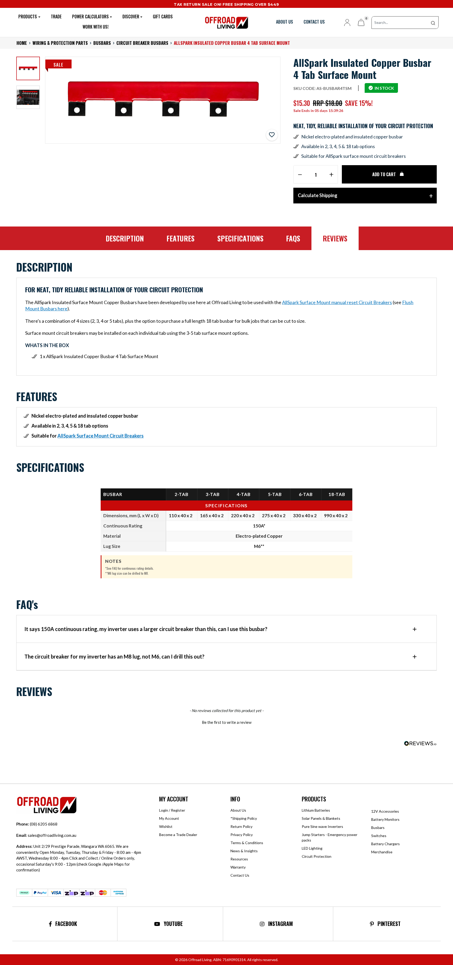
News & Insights (244, 851)
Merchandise (381, 852)
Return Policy (241, 826)
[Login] (345, 22)
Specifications (240, 238)
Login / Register (172, 810)
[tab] (124, 239)
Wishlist (165, 826)
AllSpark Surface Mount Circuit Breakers (100, 436)
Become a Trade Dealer (178, 834)
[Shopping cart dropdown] (361, 22)
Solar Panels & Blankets (321, 818)
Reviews (335, 238)
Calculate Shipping (317, 195)
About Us (238, 810)
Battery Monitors (385, 819)
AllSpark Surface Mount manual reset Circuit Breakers (337, 302)
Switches (378, 835)
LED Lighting (312, 848)
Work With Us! (96, 26)
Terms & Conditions (246, 842)
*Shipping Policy (243, 818)
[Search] (433, 23)
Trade (56, 16)
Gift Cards (163, 16)
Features (180, 238)
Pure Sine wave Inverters (322, 826)
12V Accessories (385, 811)
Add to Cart (384, 174)
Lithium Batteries (316, 810)
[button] (272, 135)
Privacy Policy (241, 834)
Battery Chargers (385, 844)
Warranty (238, 867)
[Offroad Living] (226, 22)
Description (125, 238)
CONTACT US (314, 21)
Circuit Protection (316, 856)
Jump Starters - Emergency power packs (329, 837)
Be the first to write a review (226, 722)
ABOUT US (284, 21)
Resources (239, 859)
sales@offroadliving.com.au (46, 835)
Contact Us (239, 875)
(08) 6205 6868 (36, 824)
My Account (169, 818)
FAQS (293, 238)
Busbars (378, 827)
